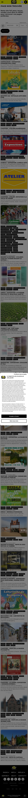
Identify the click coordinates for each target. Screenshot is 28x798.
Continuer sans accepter (20, 374)
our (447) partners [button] (8, 380)
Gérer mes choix (14, 421)
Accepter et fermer (14, 416)
